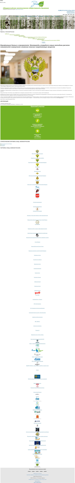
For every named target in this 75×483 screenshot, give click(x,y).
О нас (52, 16)
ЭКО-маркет (40, 16)
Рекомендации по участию (31, 16)
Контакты (57, 16)
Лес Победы (46, 16)
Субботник (23, 16)
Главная (17, 16)
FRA (38, 18)
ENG (35, 18)
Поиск (40, 18)
